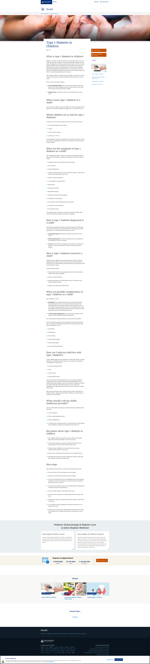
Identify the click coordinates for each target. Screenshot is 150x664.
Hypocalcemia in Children (97, 84)
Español (42, 647)
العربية (58, 650)
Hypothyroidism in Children (97, 81)
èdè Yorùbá (69, 648)
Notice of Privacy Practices (94, 650)
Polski (67, 650)
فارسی (56, 652)
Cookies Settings (110, 659)
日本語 (42, 650)
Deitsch (63, 652)
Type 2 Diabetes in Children (97, 74)
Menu (55, 2)
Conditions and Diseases (53, 13)
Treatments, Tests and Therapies (60, 633)
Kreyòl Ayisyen (52, 650)
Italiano (42, 648)
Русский (66, 647)
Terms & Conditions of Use (90, 652)
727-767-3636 (70, 561)
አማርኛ (47, 647)
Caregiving (83, 633)
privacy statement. (50, 661)
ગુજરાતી (42, 652)
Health (49, 9)
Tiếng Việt (48, 648)
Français (57, 647)
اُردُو (52, 652)
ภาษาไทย (47, 652)
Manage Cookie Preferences (103, 654)
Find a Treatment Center (98, 55)
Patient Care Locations (104, 649)
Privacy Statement (105, 650)
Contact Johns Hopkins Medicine (102, 647)
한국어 (46, 650)
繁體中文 (51, 647)
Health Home (46, 13)
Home (42, 13)
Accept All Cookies (118, 659)
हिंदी (59, 652)
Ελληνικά (72, 650)
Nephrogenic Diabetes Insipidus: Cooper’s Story (98, 77)
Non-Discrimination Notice (103, 652)
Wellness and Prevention (74, 633)
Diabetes (49, 50)
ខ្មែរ (66, 652)
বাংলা (74, 648)
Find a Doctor (97, 50)
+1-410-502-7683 (84, 561)
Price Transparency (94, 649)
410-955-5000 (58, 561)
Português (72, 647)
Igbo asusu (63, 648)
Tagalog (62, 647)
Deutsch (63, 650)
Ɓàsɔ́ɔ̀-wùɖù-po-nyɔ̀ (55, 648)
